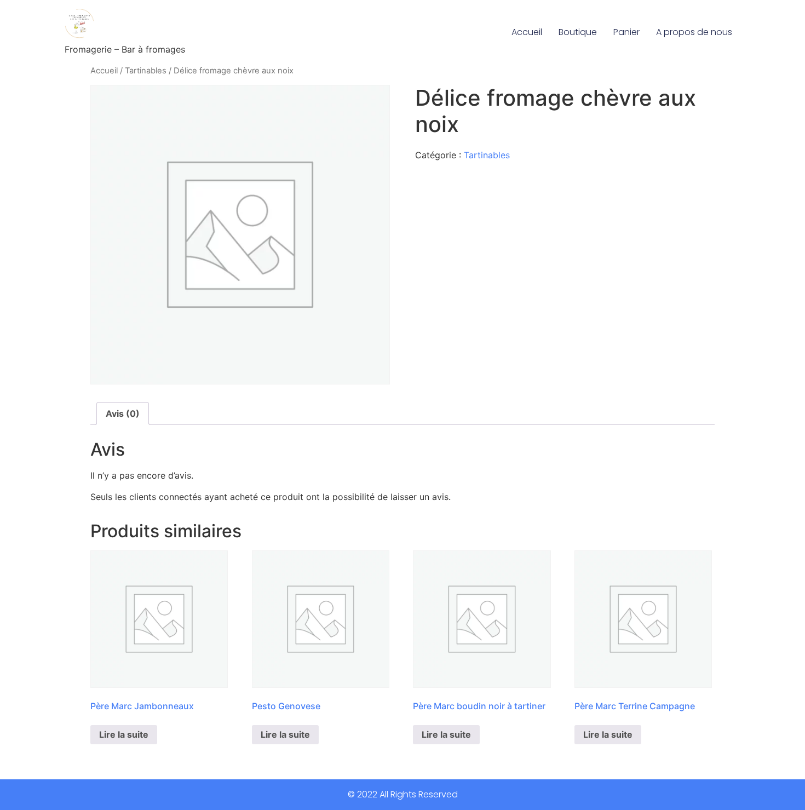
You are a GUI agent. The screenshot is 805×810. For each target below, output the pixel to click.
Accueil (526, 32)
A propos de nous (694, 32)
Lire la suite (123, 734)
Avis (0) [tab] (123, 413)
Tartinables (145, 71)
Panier (626, 32)
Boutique (578, 32)
